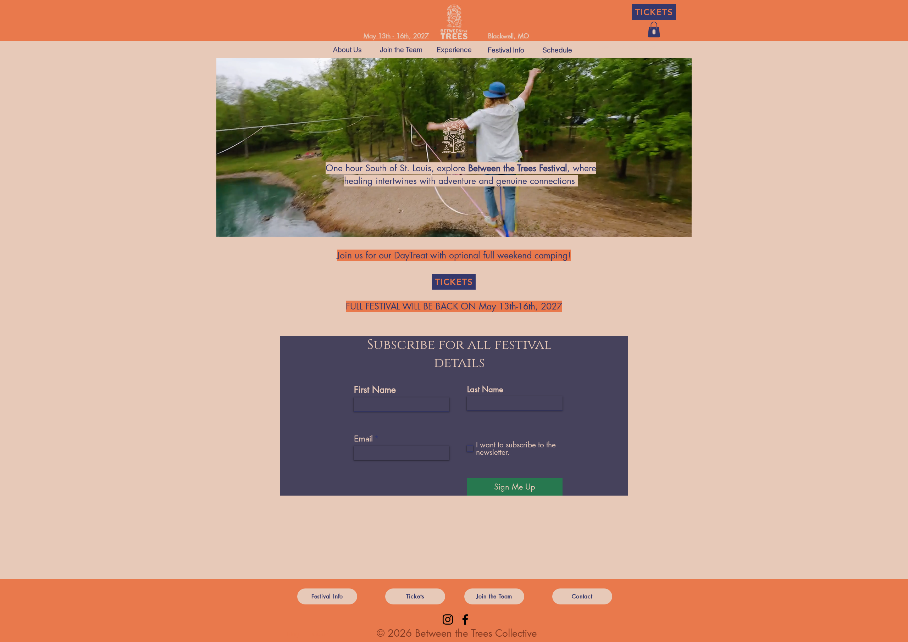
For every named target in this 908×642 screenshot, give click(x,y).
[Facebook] (465, 619)
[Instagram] (448, 619)
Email (363, 439)
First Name (375, 389)
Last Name (485, 389)
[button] (653, 29)
